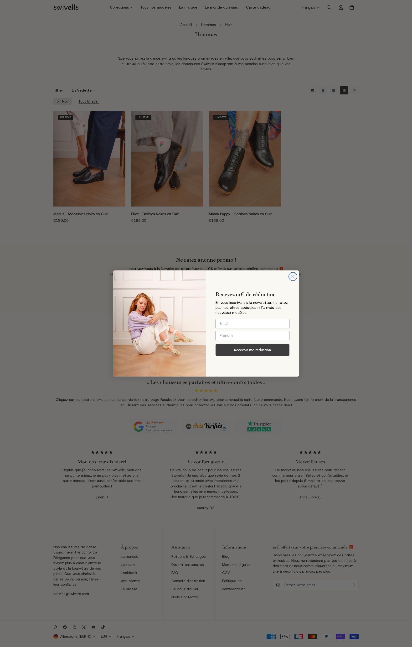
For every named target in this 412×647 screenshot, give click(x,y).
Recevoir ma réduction (252, 349)
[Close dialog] (293, 276)
